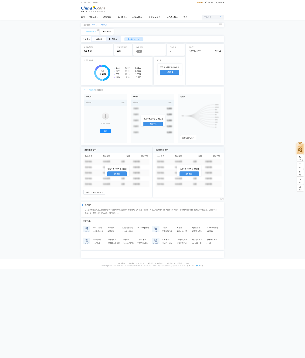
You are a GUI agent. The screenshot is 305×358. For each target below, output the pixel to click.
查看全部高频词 (188, 138)
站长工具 (95, 25)
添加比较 (107, 31)
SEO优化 (92, 17)
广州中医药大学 (90, 31)
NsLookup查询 (143, 228)
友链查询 (111, 231)
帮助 (187, 263)
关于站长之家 (120, 263)
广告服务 (141, 263)
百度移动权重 (142, 243)
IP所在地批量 (182, 231)
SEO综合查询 (127, 231)
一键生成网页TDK (132, 39)
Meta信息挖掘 (128, 243)
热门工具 (121, 17)
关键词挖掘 (112, 239)
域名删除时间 (98, 231)
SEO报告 (210, 243)
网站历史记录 (167, 243)
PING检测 (165, 239)
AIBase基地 (137, 17)
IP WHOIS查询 (212, 228)
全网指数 (103, 25)
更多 (185, 17)
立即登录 (169, 72)
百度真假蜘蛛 (167, 231)
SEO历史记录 (182, 243)
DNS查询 (111, 228)
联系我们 (131, 263)
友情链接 (150, 263)
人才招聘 (179, 263)
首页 (83, 17)
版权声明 (170, 263)
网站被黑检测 (182, 239)
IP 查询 (164, 228)
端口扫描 (210, 231)
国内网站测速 (197, 239)
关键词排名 (97, 239)
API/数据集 (172, 17)
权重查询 (107, 17)
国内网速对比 (197, 243)
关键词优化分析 (114, 243)
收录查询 (96, 243)
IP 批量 (179, 228)
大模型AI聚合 (154, 17)
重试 (105, 131)
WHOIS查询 (97, 228)
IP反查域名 (196, 228)
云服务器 (197, 266)
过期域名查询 (127, 228)
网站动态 (160, 263)
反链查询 (125, 239)
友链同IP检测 (197, 231)
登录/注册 (221, 2)
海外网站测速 (212, 239)
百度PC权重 (141, 239)
